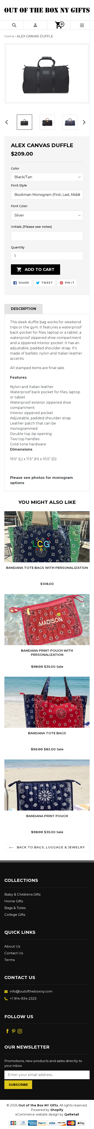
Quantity (17, 247)
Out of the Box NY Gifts (38, 1105)
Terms (9, 960)
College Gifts (14, 915)
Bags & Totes (15, 908)
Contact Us (13, 953)
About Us (12, 946)
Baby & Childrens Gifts (22, 894)
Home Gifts (13, 901)
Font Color (19, 206)
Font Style (19, 185)
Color (15, 168)
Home (9, 36)
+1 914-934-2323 (23, 998)
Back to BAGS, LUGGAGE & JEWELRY (50, 847)
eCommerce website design (37, 1114)
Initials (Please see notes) (31, 227)
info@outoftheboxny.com (31, 991)
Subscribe (18, 1085)
